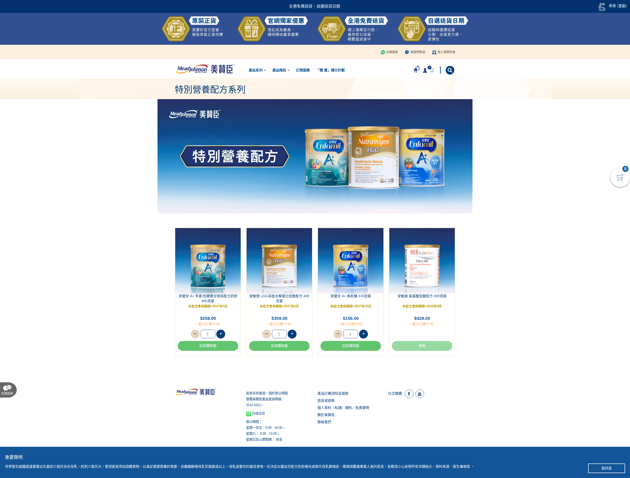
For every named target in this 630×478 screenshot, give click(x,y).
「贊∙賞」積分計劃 (330, 70)
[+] (220, 334)
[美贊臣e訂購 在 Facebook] (409, 393)
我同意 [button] (606, 468)
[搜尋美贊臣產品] (450, 70)
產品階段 (279, 70)
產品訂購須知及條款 (332, 393)
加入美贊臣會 (446, 52)
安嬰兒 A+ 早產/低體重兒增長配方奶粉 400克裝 (208, 298)
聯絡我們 (324, 422)
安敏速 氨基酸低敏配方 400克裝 (422, 296)
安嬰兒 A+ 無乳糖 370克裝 (351, 296)
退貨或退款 (326, 400)
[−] (195, 334)
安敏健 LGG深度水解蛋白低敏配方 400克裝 (279, 298)
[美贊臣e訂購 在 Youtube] (419, 393)
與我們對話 (417, 52)
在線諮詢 (392, 52)
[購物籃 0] (432, 70)
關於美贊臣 (326, 415)
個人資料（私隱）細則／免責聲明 (343, 408)
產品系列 (256, 70)
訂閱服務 (303, 70)
